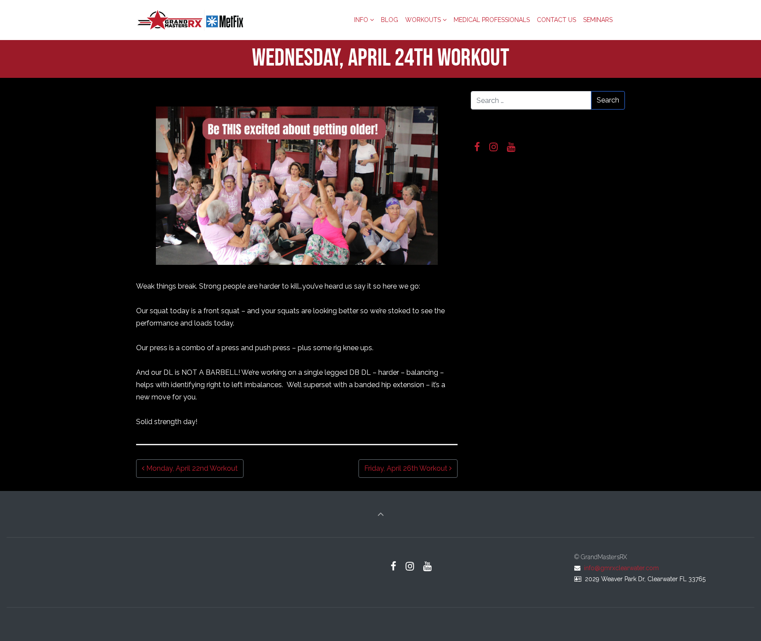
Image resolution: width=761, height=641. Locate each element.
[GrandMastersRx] (191, 20)
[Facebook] (477, 147)
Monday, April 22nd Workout (191, 468)
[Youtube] (511, 147)
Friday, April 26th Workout (406, 468)
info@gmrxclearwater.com (621, 567)
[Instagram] (494, 147)
